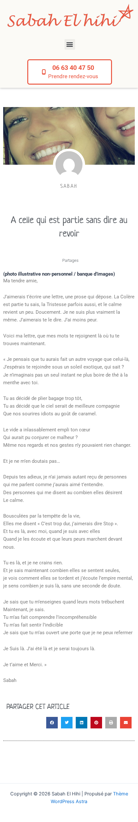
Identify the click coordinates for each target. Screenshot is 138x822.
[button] (70, 44)
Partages (70, 260)
